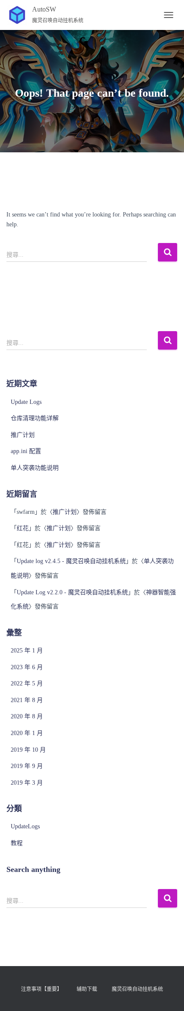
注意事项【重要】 (41, 989)
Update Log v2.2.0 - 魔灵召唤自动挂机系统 (72, 592)
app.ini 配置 (26, 451)
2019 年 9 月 (27, 766)
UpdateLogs (25, 826)
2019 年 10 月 (28, 750)
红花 (23, 528)
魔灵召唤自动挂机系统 (137, 989)
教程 (17, 843)
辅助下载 (87, 989)
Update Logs (26, 402)
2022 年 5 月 (27, 683)
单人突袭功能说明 (35, 468)
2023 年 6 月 (27, 667)
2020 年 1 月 (27, 733)
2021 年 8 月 (27, 700)
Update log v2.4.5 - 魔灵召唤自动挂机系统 (71, 561)
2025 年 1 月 (27, 650)
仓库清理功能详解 (35, 418)
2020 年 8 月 (27, 716)
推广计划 (23, 435)
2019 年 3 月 (27, 783)
